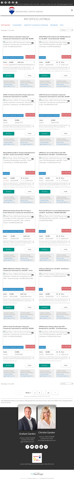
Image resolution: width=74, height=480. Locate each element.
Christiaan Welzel (31, 478)
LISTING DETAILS (8, 75)
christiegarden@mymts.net (27, 86)
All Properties (5, 25)
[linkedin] (8, 2)
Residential (54, 25)
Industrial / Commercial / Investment (36, 25)
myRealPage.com (37, 474)
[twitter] (5, 2)
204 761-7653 (24, 84)
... (43, 393)
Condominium (17, 25)
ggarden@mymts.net (9, 86)
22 (48, 393)
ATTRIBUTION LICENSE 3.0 (47, 478)
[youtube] (12, 2)
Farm (61, 25)
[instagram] (16, 2)
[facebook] (2, 2)
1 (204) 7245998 (8, 84)
